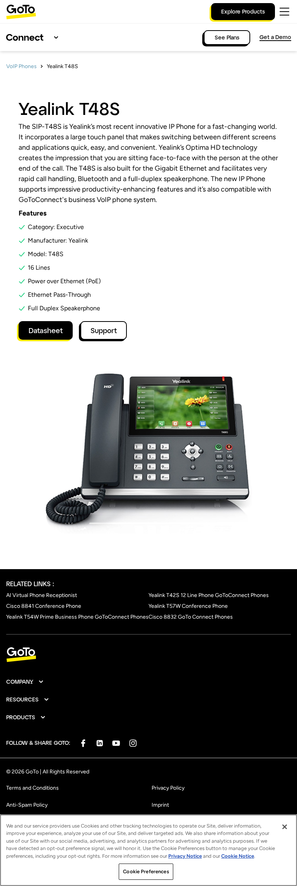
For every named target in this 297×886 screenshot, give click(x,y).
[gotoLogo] (21, 12)
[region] (148, 850)
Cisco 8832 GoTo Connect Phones (190, 617)
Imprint (160, 805)
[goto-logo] (148, 655)
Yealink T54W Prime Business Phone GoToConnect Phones (77, 617)
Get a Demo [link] (275, 37)
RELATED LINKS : (30, 583)
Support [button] (103, 330)
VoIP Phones (21, 66)
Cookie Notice (237, 856)
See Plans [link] (227, 37)
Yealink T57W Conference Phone (188, 606)
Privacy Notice (185, 856)
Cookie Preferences (146, 871)
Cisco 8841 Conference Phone (43, 606)
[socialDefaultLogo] (83, 743)
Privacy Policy (168, 788)
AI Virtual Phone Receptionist (41, 595)
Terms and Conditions (32, 788)
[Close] (284, 826)
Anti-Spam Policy (27, 805)
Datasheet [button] (46, 330)
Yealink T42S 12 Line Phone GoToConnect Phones (208, 595)
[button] (25, 681)
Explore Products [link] (243, 11)
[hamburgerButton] (284, 11)
